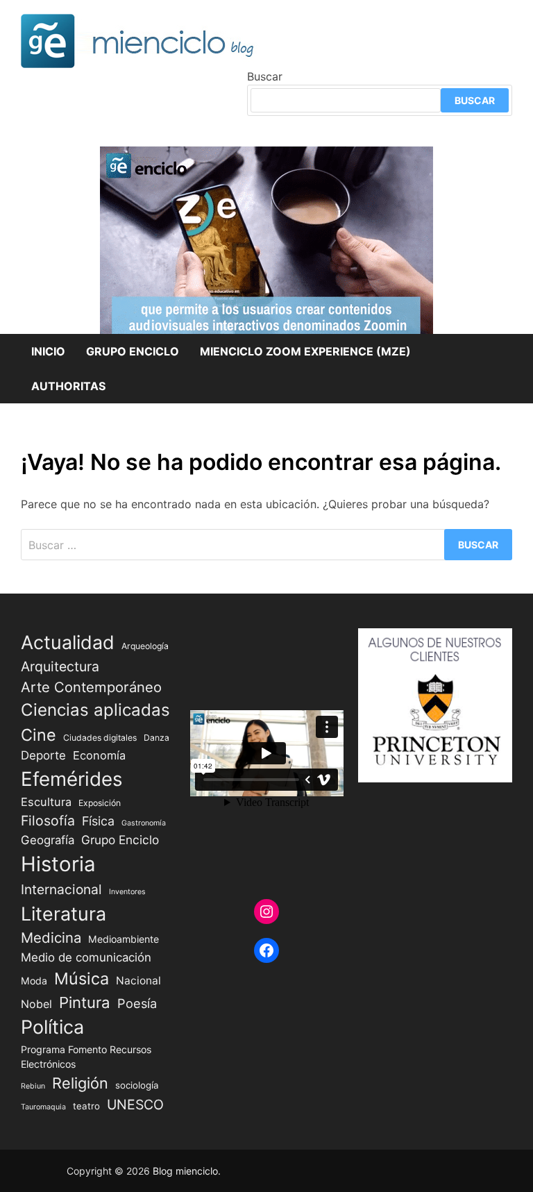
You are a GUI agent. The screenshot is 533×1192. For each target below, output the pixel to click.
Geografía (47, 840)
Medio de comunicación (86, 957)
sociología (137, 1085)
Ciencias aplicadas (95, 710)
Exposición (99, 803)
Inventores (127, 891)
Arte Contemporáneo (91, 687)
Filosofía (48, 820)
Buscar (264, 76)
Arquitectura (60, 666)
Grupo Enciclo (132, 351)
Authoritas (68, 386)
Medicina (51, 937)
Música (81, 978)
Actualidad (68, 642)
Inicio (48, 351)
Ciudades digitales (100, 737)
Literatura (63, 914)
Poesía (137, 1003)
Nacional (138, 980)
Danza (156, 737)
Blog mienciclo (185, 1171)
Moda (34, 981)
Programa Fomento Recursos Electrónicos (86, 1056)
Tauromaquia (43, 1106)
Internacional (61, 889)
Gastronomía (143, 823)
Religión (80, 1083)
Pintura (84, 1002)
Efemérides (72, 779)
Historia (58, 864)
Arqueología (145, 646)
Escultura (46, 802)
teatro (86, 1105)
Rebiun (33, 1086)
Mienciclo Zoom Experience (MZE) (305, 351)
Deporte (43, 755)
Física (98, 821)
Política (52, 1027)
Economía (99, 755)
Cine (38, 735)
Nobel (36, 1004)
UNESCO (135, 1104)
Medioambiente (123, 939)
